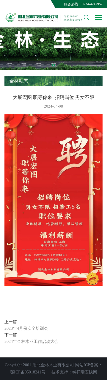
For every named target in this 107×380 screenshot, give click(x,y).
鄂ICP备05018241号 (27, 372)
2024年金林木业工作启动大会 (31, 341)
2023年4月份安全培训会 (26, 328)
